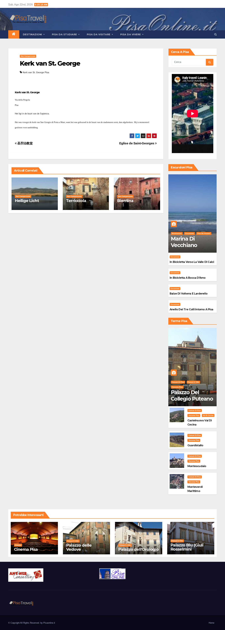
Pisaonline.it (49, 623)
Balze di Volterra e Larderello (188, 293)
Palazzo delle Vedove (79, 547)
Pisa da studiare (65, 34)
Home (211, 623)
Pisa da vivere (131, 34)
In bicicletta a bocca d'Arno (188, 277)
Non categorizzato (28, 56)
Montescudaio (196, 466)
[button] (215, 34)
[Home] (13, 34)
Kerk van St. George (50, 63)
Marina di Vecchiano (184, 241)
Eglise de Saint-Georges (137, 143)
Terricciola (76, 200)
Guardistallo (195, 445)
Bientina (125, 200)
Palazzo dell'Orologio (138, 549)
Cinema (18, 545)
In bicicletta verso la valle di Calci (192, 262)
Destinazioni (33, 34)
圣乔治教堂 (25, 143)
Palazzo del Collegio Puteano (192, 395)
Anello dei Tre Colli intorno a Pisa (191, 309)
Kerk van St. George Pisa (36, 72)
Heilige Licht (27, 200)
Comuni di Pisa (178, 382)
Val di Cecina (208, 415)
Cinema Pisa (26, 549)
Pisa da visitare (99, 34)
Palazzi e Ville (193, 382)
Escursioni (189, 233)
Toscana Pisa (177, 387)
